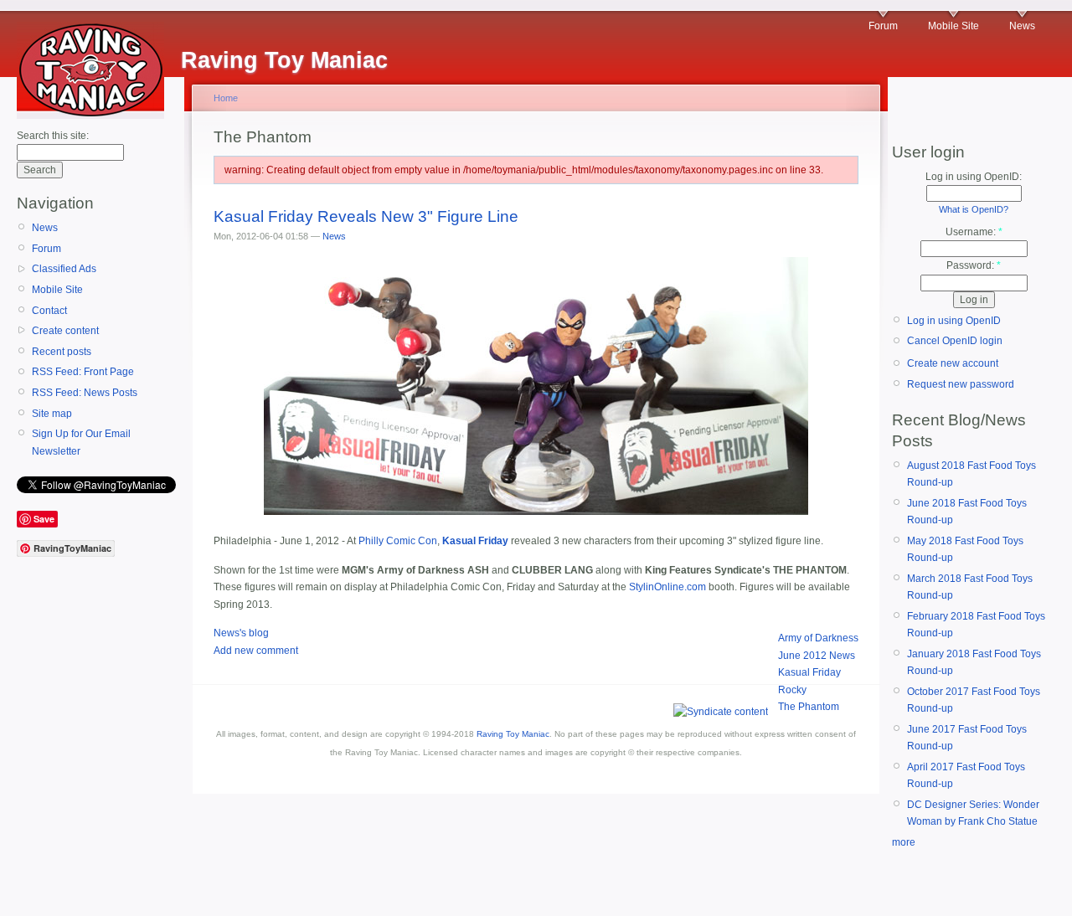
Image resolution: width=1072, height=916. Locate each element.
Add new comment (256, 650)
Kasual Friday (809, 672)
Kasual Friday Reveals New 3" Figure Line (366, 216)
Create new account (952, 363)
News (1022, 26)
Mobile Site (953, 26)
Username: (974, 232)
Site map (52, 413)
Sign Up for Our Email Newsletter (81, 442)
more (903, 842)
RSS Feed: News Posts (84, 393)
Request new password (960, 384)
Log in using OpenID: (973, 177)
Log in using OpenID (954, 321)
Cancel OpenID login (954, 341)
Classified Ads (64, 269)
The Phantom (808, 707)
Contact (49, 310)
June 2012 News (816, 655)
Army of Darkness (818, 638)
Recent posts (61, 352)
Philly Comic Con (397, 541)
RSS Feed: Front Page (83, 372)
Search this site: (53, 136)
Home (226, 98)
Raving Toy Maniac (513, 733)
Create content (65, 331)
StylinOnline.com (667, 587)
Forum (883, 26)
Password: (973, 265)
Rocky (792, 690)
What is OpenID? (973, 209)
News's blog (241, 633)
